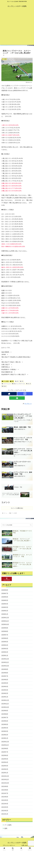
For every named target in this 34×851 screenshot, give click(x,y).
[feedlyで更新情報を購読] (17, 398)
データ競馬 (6, 381)
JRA (22, 381)
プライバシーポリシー (9, 845)
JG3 (17, 381)
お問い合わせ (25, 845)
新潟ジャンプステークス (19, 383)
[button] (30, 525)
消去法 (4, 386)
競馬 (12, 381)
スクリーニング (7, 383)
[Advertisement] (17, 28)
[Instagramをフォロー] (25, 393)
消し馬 (29, 383)
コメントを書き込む (17, 508)
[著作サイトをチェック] (9, 393)
